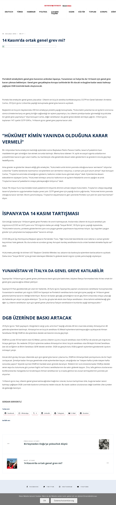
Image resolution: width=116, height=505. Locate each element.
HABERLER (31, 12)
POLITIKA (43, 12)
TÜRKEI (20, 12)
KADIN (71, 12)
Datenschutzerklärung (64, 500)
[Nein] (113, 499)
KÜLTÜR (81, 12)
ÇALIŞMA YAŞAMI (55, 13)
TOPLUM (92, 12)
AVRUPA (103, 12)
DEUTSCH (9, 12)
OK (44, 500)
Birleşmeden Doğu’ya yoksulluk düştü (46, 442)
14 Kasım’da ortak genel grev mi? (43, 462)
